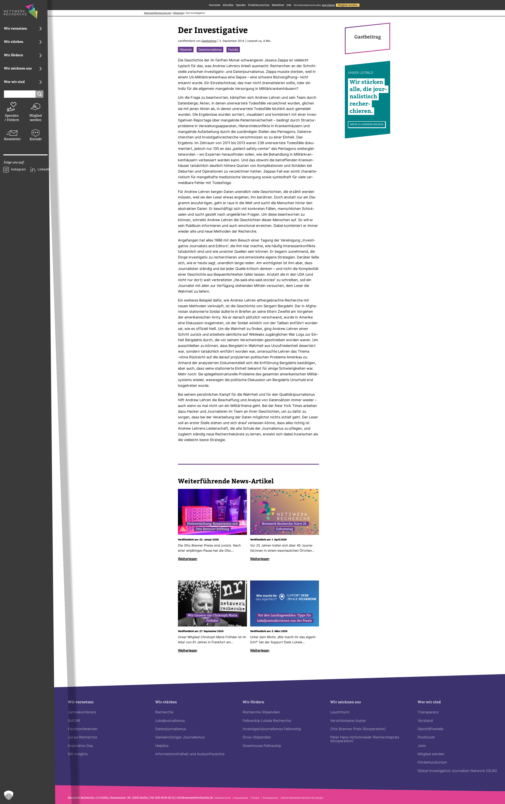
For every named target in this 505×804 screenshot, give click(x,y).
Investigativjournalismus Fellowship (272, 729)
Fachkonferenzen (82, 729)
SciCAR (74, 721)
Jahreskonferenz (82, 712)
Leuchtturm (340, 712)
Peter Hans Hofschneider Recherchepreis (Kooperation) (364, 739)
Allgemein (178, 13)
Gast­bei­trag (209, 41)
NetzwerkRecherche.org (157, 13)
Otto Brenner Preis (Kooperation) (358, 729)
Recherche (164, 712)
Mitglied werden (35, 118)
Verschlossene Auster (348, 721)
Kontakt (36, 139)
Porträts (233, 49)
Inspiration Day (80, 746)
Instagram (18, 169)
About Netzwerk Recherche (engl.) (302, 797)
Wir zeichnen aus (345, 702)
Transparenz (428, 712)
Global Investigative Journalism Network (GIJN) (457, 771)
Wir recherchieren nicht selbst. (314, 5)
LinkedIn (44, 169)
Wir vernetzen (81, 702)
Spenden (241, 5)
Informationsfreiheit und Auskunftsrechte (189, 754)
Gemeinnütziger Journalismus (180, 737)
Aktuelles (228, 5)
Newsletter (12, 139)
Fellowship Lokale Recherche (267, 721)
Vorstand (425, 721)
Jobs (289, 5)
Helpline (161, 746)
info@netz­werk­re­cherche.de (195, 797)
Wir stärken (166, 702)
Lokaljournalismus (170, 721)
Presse (255, 797)
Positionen (426, 737)
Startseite (214, 5)
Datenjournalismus (210, 49)
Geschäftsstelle (430, 729)
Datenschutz (223, 797)
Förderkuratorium (258, 5)
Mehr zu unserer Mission (366, 124)
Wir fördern (253, 702)
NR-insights (78, 754)
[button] (8, 795)
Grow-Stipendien (257, 737)
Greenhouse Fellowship (262, 746)
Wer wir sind (429, 702)
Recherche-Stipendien (261, 712)
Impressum (241, 797)
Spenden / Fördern (12, 118)
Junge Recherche (82, 737)
